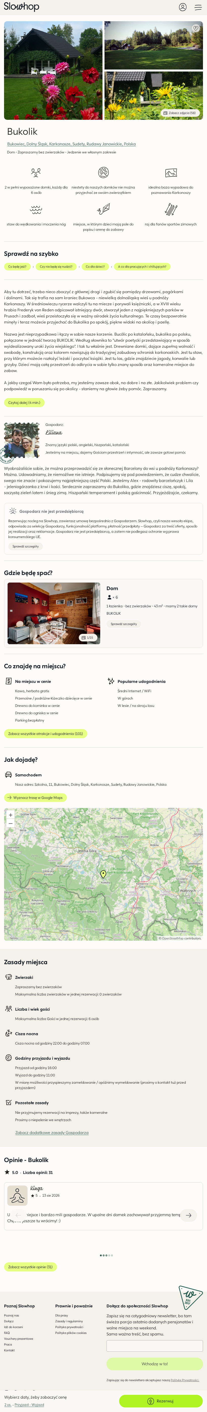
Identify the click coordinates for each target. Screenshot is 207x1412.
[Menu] (198, 7)
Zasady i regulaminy (69, 1321)
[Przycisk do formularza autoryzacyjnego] (182, 7)
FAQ (7, 1333)
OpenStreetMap (173, 938)
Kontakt (9, 1350)
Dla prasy (61, 1315)
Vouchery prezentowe (18, 1338)
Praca (8, 1344)
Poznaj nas (11, 1315)
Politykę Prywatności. (185, 1380)
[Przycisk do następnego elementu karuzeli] (188, 1215)
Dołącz (9, 1321)
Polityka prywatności (69, 1327)
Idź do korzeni (13, 1327)
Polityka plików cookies (71, 1333)
